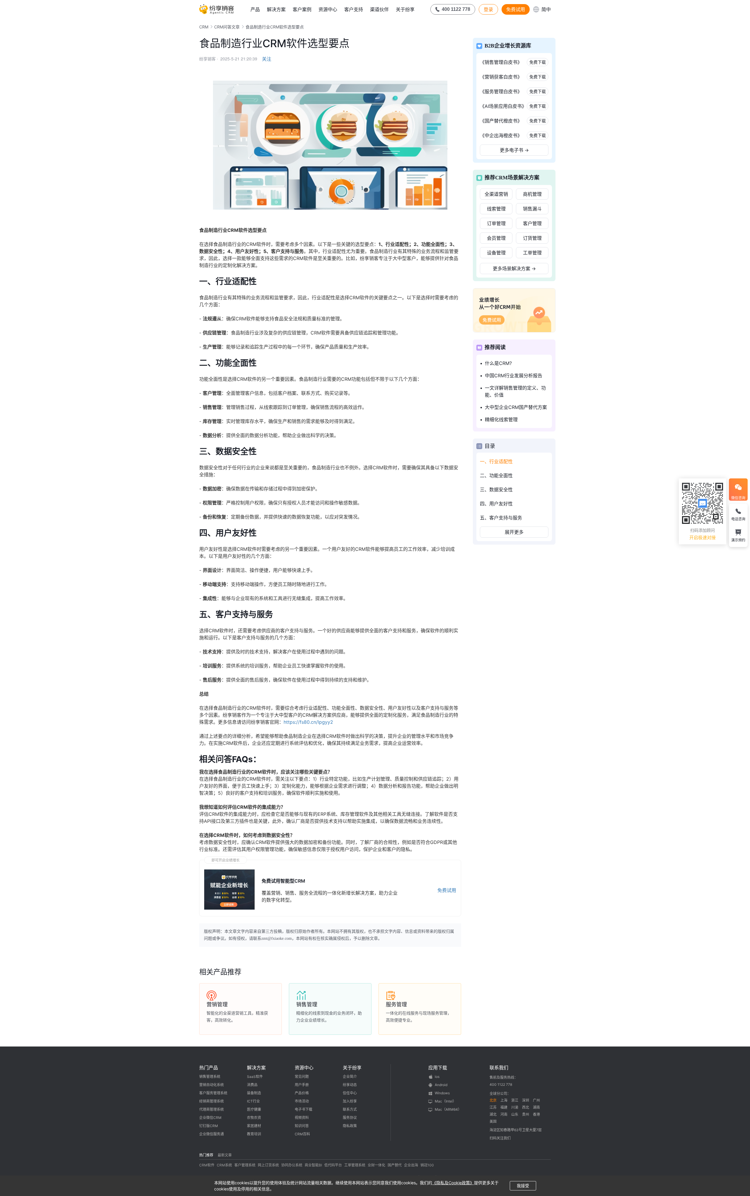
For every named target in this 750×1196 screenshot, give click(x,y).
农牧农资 (254, 1117)
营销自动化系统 (211, 1085)
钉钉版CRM (208, 1126)
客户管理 (532, 223)
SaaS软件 (255, 1076)
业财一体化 (376, 1165)
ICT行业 (253, 1101)
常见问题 (302, 1076)
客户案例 (302, 9)
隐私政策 (350, 1126)
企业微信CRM (210, 1117)
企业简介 (350, 1076)
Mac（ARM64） (448, 1109)
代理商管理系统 (211, 1109)
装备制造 (254, 1093)
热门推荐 (206, 1155)
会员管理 (496, 238)
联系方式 (350, 1109)
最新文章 (225, 1155)
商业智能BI (313, 1165)
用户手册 (302, 1085)
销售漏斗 (532, 209)
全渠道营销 (496, 194)
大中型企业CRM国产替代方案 (516, 407)
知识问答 (302, 1126)
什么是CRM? (498, 363)
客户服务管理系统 (213, 1093)
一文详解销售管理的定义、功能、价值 (515, 391)
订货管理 (532, 238)
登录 (488, 9)
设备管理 (496, 253)
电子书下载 (303, 1109)
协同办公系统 (291, 1165)
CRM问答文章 (227, 26)
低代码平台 (333, 1165)
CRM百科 (302, 1134)
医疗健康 (254, 1109)
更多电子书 (514, 150)
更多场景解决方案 (514, 268)
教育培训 (254, 1134)
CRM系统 (224, 1165)
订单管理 (496, 223)
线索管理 (496, 209)
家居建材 (254, 1126)
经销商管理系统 (211, 1101)
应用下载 (437, 1068)
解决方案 (276, 9)
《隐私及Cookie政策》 (453, 1182)
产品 (255, 9)
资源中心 (327, 9)
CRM (203, 26)
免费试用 (515, 9)
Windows (442, 1093)
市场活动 (302, 1101)
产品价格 (302, 1093)
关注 (266, 59)
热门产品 (208, 1068)
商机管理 (532, 194)
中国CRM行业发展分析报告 (513, 375)
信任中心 (350, 1093)
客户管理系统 (244, 1165)
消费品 (252, 1085)
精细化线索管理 (501, 419)
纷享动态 (350, 1085)
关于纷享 (405, 9)
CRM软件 (206, 1165)
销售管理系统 (209, 1076)
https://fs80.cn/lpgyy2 (308, 722)
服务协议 (350, 1117)
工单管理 (532, 253)
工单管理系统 (354, 1165)
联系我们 (499, 1068)
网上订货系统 (268, 1165)
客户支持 (353, 9)
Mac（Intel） (445, 1101)
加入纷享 (350, 1101)
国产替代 (395, 1165)
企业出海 (411, 1165)
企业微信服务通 (211, 1134)
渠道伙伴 (379, 9)
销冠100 (427, 1165)
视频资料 (302, 1117)
